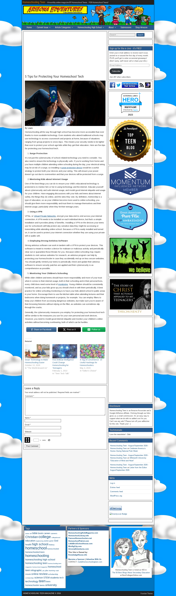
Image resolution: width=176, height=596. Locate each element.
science (38, 577)
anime (27, 533)
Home (29, 27)
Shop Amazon (141, 27)
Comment (29, 396)
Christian (31, 537)
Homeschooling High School (90, 27)
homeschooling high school (40, 559)
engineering (39, 541)
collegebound (55, 537)
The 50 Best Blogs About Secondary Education (131, 573)
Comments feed (116, 492)
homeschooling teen (36, 563)
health (28, 544)
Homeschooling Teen (34, 2)
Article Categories (63, 27)
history (51, 545)
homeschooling (37, 556)
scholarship (53, 574)
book (40, 533)
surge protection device (71, 167)
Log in (112, 483)
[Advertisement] (65, 53)
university (51, 585)
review (43, 574)
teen (42, 581)
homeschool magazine (39, 567)
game (51, 541)
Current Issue (42, 27)
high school (40, 544)
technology (31, 581)
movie (28, 574)
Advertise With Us (93, 559)
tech (62, 577)
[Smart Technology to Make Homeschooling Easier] (37, 351)
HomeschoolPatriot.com (78, 541)
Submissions (126, 27)
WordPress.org (116, 496)
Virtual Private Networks (45, 216)
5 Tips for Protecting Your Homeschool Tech (54, 76)
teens (42, 585)
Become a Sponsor (76, 559)
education (30, 540)
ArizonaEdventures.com (78, 549)
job (43, 570)
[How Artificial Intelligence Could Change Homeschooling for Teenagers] (64, 351)
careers (54, 533)
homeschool (36, 548)
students (54, 577)
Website (28, 432)
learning (52, 571)
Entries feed (115, 487)
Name (28, 418)
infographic (36, 570)
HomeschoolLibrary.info (78, 536)
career (46, 533)
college (44, 537)
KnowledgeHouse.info (77, 555)
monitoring (63, 284)
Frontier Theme (147, 593)
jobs (46, 571)
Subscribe (116, 71)
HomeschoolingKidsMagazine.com (83, 533)
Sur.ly (135, 110)
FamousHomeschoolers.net (80, 538)
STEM (46, 577)
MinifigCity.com (75, 546)
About (111, 27)
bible (35, 533)
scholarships (29, 578)
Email (28, 425)
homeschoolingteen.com (130, 104)
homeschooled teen (35, 552)
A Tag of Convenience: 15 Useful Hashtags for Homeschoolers (91, 362)
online (34, 574)
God (56, 541)
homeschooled (53, 549)
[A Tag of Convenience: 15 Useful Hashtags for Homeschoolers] (92, 351)
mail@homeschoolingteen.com (90, 562)
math (57, 570)
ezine (46, 541)
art (31, 533)
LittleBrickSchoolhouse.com (80, 544)
